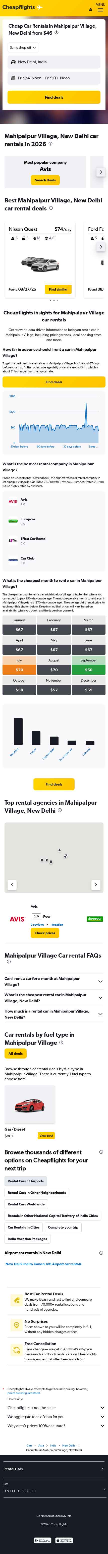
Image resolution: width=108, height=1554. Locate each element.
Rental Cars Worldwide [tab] (26, 1204)
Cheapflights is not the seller (32, 1407)
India (53, 1445)
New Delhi (69, 1445)
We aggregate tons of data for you (36, 1416)
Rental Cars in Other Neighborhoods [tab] (37, 1193)
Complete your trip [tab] (63, 1227)
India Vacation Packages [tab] (27, 1239)
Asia (41, 1445)
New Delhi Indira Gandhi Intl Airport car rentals (43, 1264)
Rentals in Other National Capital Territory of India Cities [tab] (53, 1216)
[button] (56, 33)
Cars (29, 1445)
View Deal (46, 1135)
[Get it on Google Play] (42, 1541)
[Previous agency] (12, 885)
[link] (45, 180)
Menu (100, 5)
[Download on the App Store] (64, 1541)
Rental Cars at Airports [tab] (26, 1181)
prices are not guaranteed (24, 1393)
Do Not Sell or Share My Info (54, 1516)
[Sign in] (91, 9)
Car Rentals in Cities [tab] (23, 1227)
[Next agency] (95, 885)
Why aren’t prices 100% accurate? (36, 1425)
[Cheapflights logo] (19, 7)
